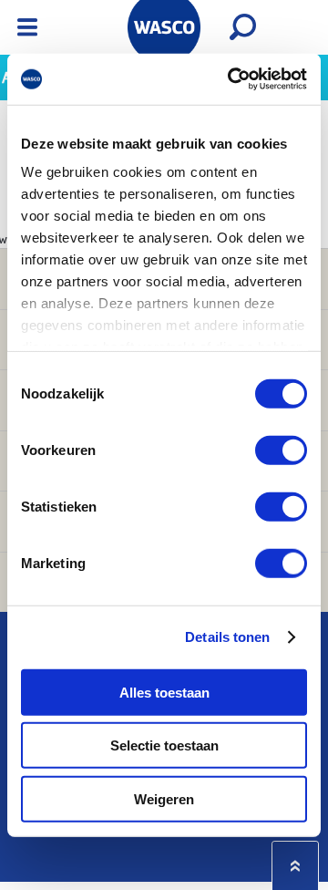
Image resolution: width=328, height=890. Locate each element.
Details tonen (227, 637)
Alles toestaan (164, 691)
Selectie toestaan (164, 745)
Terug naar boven (295, 866)
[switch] (281, 449)
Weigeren (164, 798)
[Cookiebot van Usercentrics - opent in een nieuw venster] (231, 79)
